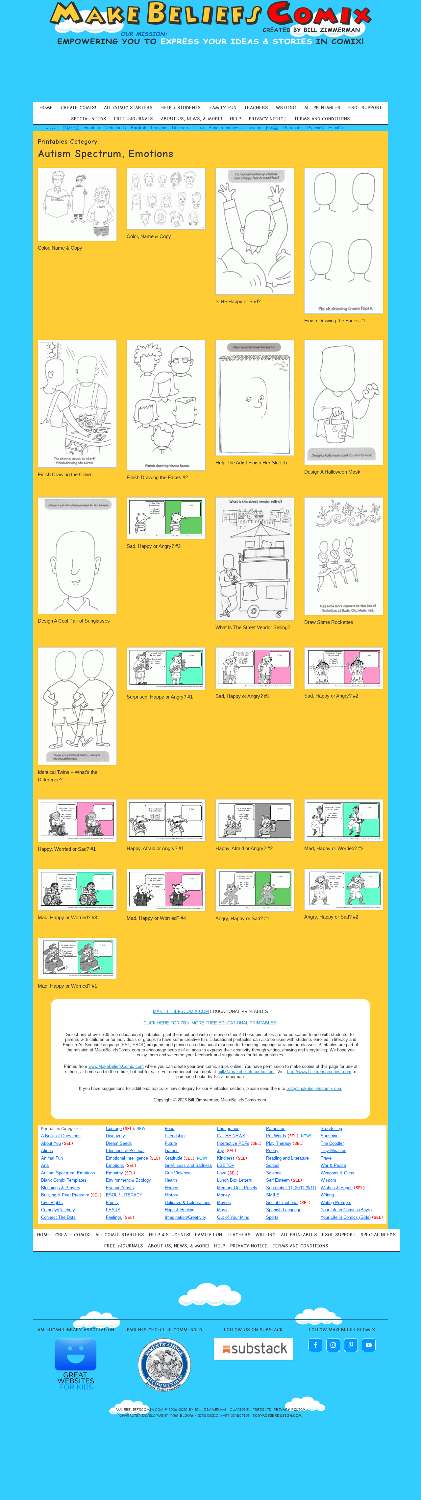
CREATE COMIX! (78, 107)
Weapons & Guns (337, 1172)
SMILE (272, 1195)
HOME (46, 107)
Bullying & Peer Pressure (65, 1195)
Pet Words (276, 1135)
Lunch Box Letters (234, 1180)
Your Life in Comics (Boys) (346, 1209)
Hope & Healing (179, 1209)
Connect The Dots (58, 1217)
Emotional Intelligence (127, 1158)
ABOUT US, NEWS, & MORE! (191, 118)
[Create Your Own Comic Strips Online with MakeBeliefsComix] (210, 23)
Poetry (272, 1150)
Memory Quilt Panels (237, 1187)
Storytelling (331, 1128)
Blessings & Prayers (60, 1187)
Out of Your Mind (233, 1217)
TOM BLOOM (181, 1415)
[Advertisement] (210, 73)
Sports (272, 1217)
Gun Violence (177, 1172)
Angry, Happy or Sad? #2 (331, 917)
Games (172, 1150)
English (138, 127)
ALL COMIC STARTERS (128, 107)
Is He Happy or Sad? (237, 301)
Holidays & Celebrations (187, 1202)
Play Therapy (278, 1143)
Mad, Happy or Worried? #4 (156, 918)
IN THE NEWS (231, 1135)
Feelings (114, 1217)
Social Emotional (282, 1202)
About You (51, 1143)
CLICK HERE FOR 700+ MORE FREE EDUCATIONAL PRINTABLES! (210, 1022)
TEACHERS (256, 107)
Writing (327, 1195)
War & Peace (333, 1165)
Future (171, 1143)
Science (274, 1172)
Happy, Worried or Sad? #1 (67, 849)
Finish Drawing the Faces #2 (157, 477)
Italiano (254, 127)
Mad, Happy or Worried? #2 (333, 848)
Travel (327, 1158)
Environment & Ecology (128, 1180)
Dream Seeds (119, 1143)
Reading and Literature (287, 1158)
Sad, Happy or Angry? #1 (242, 696)
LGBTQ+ (225, 1165)
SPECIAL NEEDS (88, 118)
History (171, 1195)
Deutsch (180, 127)
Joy (220, 1150)
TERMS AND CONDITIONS (322, 118)
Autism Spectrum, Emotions (68, 1172)
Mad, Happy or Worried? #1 (67, 986)
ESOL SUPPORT (365, 107)
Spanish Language (283, 1209)
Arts (45, 1165)
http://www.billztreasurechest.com (319, 1071)
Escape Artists (120, 1187)
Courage (114, 1128)
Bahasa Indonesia (226, 127)
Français (159, 127)
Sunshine (329, 1135)
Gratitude (173, 1158)
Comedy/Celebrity (58, 1209)
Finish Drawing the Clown (65, 474)
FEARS (113, 1209)
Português (293, 127)
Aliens (47, 1150)
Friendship (175, 1135)
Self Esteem (278, 1180)
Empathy (114, 1172)
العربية (52, 127)
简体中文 (71, 127)
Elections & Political (125, 1150)
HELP (235, 118)
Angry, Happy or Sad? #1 (242, 918)
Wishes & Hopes (337, 1187)
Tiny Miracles (333, 1150)
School (272, 1165)
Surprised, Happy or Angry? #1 (160, 697)
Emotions (115, 1165)
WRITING (286, 107)
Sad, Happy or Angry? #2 (331, 696)
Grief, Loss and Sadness (188, 1165)
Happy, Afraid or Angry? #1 (155, 848)
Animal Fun (52, 1158)
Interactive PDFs (233, 1143)
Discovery (115, 1135)
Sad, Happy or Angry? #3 (154, 546)
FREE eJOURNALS (133, 118)
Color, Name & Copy (60, 248)
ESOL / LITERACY (124, 1195)
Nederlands (115, 127)
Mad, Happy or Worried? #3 (67, 917)
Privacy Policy (289, 1409)
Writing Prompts (336, 1202)
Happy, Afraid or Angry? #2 (244, 848)
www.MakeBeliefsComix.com (116, 1066)
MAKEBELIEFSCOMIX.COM (181, 1011)
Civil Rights (52, 1202)
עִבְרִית (198, 127)
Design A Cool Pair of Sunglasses (74, 621)
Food (169, 1128)
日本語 (272, 127)
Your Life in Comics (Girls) (346, 1217)
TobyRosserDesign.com (277, 1415)
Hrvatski (92, 127)
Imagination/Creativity (185, 1217)
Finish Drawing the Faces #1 (334, 320)
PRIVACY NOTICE (267, 118)
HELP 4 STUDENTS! (181, 107)
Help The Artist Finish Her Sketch (251, 462)
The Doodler (332, 1143)
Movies (224, 1202)
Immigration (228, 1128)
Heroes (171, 1187)
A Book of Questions (61, 1135)
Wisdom (328, 1180)
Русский (315, 127)
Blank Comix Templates (64, 1180)
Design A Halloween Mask (332, 472)
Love (221, 1172)
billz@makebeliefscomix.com (247, 1071)
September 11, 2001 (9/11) (291, 1187)
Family (112, 1202)
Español (336, 127)
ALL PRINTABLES (322, 107)
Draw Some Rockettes (328, 622)
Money (223, 1195)
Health (171, 1180)
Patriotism (275, 1128)
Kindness (226, 1158)
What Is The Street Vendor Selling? (252, 627)
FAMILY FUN (223, 107)
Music (223, 1209)
